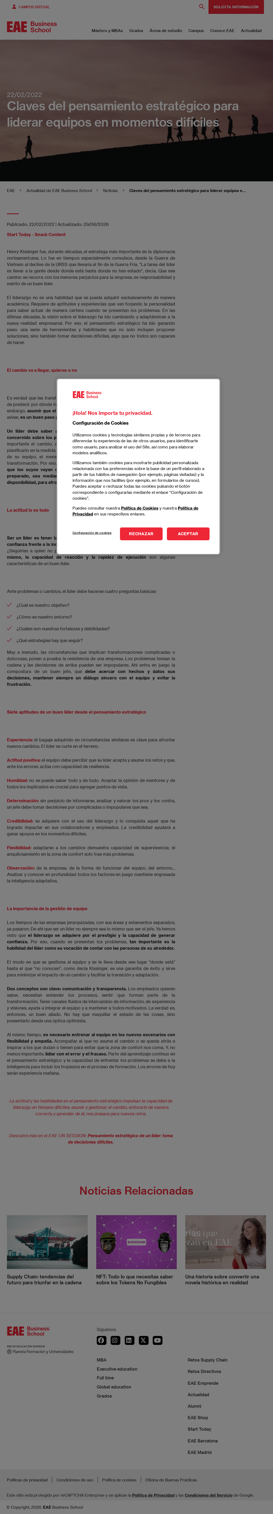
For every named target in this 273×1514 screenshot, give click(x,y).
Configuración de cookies (92, 532)
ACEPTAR (188, 533)
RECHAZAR (141, 533)
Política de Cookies (139, 508)
